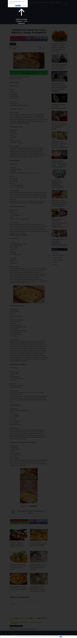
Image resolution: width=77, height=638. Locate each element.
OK (60, 636)
